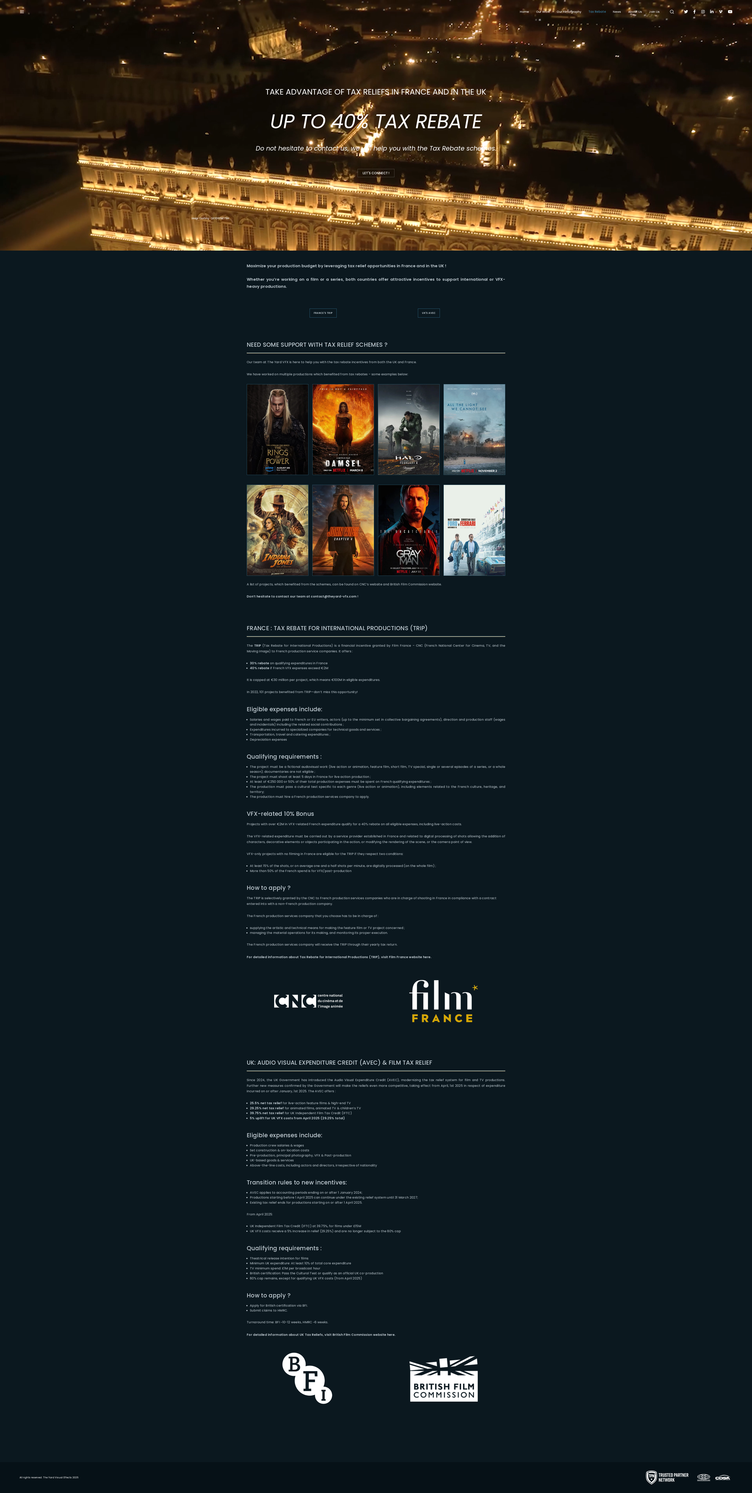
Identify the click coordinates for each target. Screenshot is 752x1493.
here (426, 957)
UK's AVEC (429, 313)
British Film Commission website (415, 584)
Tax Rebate (597, 12)
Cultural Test (306, 1273)
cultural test (307, 786)
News (617, 12)
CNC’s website (370, 584)
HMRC (282, 1310)
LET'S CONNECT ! (376, 173)
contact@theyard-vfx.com (333, 596)
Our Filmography (569, 12)
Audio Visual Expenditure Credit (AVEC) (366, 1080)
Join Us (654, 12)
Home (524, 12)
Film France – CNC (407, 645)
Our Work (543, 12)
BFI (304, 1305)
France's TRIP (323, 313)
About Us (635, 12)
